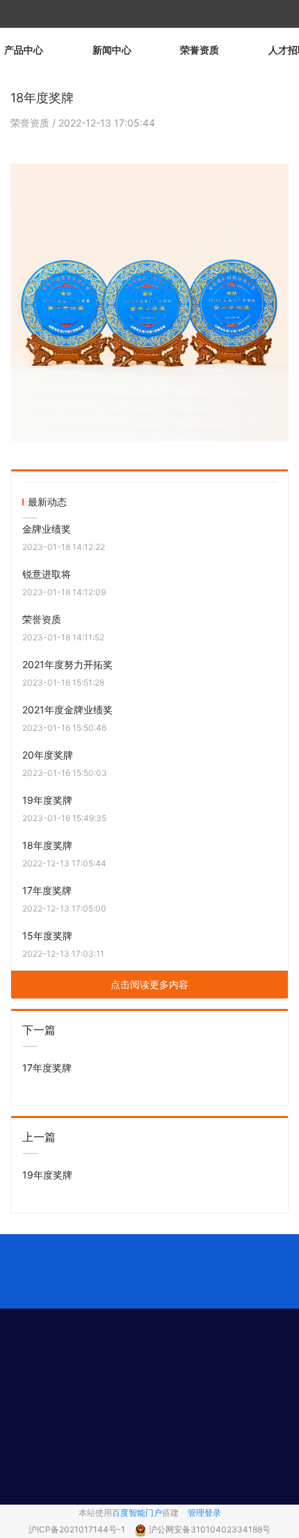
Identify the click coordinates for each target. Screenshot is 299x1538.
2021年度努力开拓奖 (67, 664)
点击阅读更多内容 (149, 984)
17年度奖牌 (47, 890)
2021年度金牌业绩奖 (67, 709)
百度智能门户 (137, 1512)
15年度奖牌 (47, 935)
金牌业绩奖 (46, 529)
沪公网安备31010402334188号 (209, 1529)
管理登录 (204, 1512)
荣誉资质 (199, 50)
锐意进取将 (46, 574)
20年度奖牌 (47, 755)
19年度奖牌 (47, 800)
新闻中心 (111, 50)
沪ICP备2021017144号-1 (78, 1529)
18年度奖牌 (47, 845)
